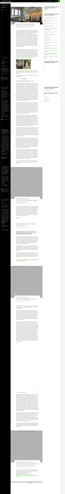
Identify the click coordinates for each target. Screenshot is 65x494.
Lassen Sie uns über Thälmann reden (49, 34)
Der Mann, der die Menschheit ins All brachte (50, 45)
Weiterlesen (3, 113)
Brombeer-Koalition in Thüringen (25, 225)
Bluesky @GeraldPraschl (47, 90)
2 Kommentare (6, 185)
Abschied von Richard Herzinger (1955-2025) (25, 25)
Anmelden (45, 96)
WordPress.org (46, 101)
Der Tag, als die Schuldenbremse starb (25, 298)
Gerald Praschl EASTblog (6, 1)
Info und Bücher (3, 7)
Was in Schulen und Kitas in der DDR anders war (51, 50)
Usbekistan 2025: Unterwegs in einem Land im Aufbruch (26, 200)
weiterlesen (18, 217)
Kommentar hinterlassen (28, 27)
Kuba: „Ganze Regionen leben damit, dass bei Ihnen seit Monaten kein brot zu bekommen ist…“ (51, 53)
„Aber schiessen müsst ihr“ (48, 39)
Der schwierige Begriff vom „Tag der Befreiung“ (51, 48)
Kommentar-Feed (46, 99)
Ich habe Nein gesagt (4, 184)
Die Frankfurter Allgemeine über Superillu (50, 31)
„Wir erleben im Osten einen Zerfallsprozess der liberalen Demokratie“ (27, 463)
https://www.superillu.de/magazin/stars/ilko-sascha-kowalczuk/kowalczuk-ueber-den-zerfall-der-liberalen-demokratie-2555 (27, 475)
